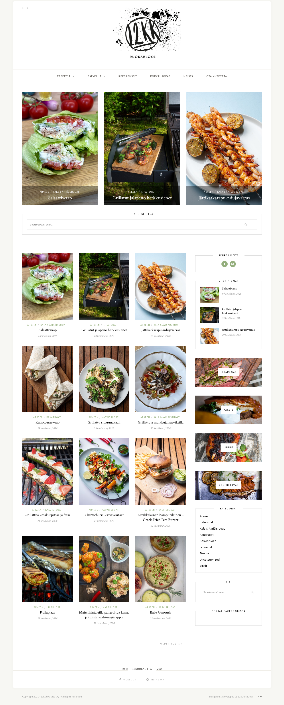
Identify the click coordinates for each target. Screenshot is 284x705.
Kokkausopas (160, 76)
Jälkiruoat (206, 522)
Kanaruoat (53, 417)
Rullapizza (47, 612)
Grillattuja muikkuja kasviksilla (160, 422)
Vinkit (203, 566)
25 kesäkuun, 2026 (161, 428)
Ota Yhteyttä (216, 76)
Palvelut (94, 76)
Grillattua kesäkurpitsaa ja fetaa (48, 515)
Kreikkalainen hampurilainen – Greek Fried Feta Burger (161, 517)
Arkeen (44, 191)
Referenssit (127, 76)
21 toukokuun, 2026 (104, 623)
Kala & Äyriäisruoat (66, 191)
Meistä (188, 76)
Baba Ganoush (160, 612)
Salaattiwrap (60, 198)
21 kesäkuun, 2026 (47, 520)
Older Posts (170, 643)
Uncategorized (210, 559)
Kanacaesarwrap (47, 422)
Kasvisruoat (110, 417)
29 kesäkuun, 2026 (104, 336)
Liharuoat (148, 191)
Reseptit (64, 76)
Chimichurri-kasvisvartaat (104, 515)
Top (257, 696)
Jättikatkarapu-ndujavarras (224, 198)
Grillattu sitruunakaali (104, 422)
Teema (204, 553)
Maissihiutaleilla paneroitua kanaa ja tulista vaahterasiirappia (104, 615)
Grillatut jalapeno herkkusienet (142, 198)
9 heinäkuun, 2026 (47, 336)
